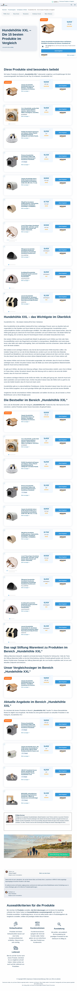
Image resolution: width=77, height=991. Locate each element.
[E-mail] (7, 827)
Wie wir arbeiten (56, 979)
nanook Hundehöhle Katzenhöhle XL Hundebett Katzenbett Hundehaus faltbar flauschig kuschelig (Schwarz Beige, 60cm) (29, 298)
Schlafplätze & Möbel (22, 9)
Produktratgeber (12, 9)
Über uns (48, 979)
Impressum (30, 979)
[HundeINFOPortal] (4, 5)
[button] (71, 5)
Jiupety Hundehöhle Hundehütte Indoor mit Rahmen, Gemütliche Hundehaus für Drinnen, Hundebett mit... (56, 42)
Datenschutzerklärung (39, 979)
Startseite (4, 9)
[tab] (10, 241)
